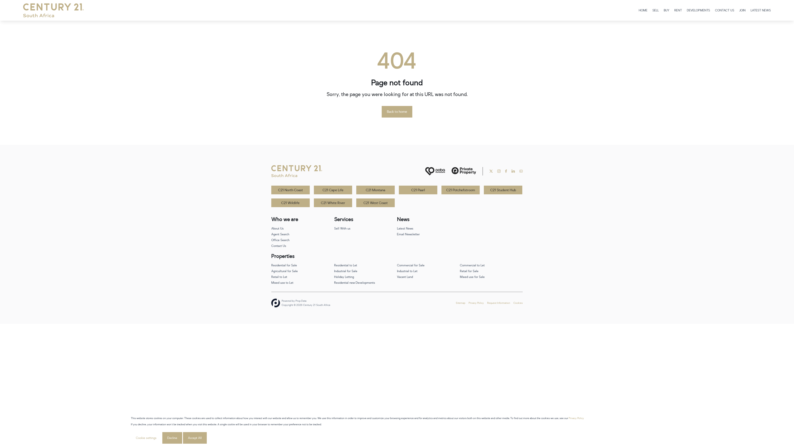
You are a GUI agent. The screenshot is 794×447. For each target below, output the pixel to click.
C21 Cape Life (333, 190)
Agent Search (280, 234)
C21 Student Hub (503, 190)
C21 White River (333, 203)
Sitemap (460, 303)
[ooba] (435, 171)
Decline (172, 438)
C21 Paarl (418, 190)
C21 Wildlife (290, 203)
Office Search (280, 240)
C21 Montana (375, 190)
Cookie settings (146, 438)
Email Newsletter (408, 234)
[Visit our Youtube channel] (521, 171)
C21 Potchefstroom (460, 190)
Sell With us (342, 229)
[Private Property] (464, 171)
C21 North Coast (290, 190)
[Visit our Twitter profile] (491, 171)
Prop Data (300, 301)
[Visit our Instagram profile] (499, 171)
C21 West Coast (376, 203)
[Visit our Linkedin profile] (513, 171)
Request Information (498, 303)
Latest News (405, 229)
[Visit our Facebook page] (506, 171)
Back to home (397, 111)
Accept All (195, 438)
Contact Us (278, 246)
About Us (277, 229)
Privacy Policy (476, 303)
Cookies (518, 303)
